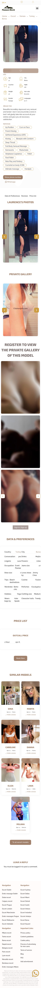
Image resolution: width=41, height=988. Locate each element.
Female (22, 16)
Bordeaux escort (7, 963)
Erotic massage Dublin (10, 893)
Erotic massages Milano (10, 967)
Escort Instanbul (26, 912)
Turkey (32, 16)
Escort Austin (24, 905)
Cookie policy (25, 940)
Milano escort (6, 933)
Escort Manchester (8, 912)
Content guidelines (26, 936)
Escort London (7, 909)
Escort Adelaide (7, 924)
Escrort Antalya (25, 916)
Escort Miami (24, 897)
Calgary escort (7, 901)
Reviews (24, 196)
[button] (37, 8)
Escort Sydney (25, 890)
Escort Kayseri (25, 924)
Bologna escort (7, 948)
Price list (32, 196)
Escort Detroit (25, 901)
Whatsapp (11, 182)
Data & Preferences (12, 196)
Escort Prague (7, 905)
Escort (13, 16)
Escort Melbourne (8, 920)
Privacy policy (25, 933)
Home (4, 16)
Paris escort (6, 952)
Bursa (4, 19)
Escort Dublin (6, 890)
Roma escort (6, 940)
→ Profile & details (10, 714)
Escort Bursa (24, 920)
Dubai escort (6, 897)
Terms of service (26, 950)
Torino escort (6, 936)
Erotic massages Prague (10, 916)
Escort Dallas (25, 893)
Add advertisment (26, 961)
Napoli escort (6, 944)
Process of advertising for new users (28, 945)
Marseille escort (7, 959)
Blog (22, 954)
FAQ (21, 958)
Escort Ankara (25, 909)
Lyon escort (6, 955)
